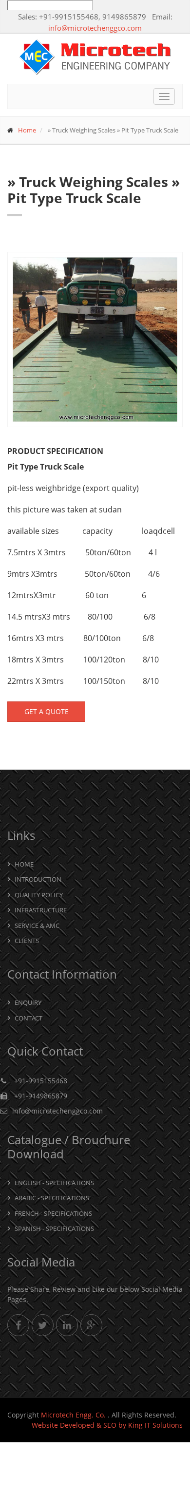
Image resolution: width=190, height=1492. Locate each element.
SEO (109, 1425)
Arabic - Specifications (52, 1197)
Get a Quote (46, 711)
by (122, 1425)
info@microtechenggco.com (95, 28)
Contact (28, 1018)
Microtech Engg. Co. (74, 1414)
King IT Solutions (155, 1425)
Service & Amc (37, 925)
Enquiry (28, 1002)
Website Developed (63, 1425)
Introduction (38, 879)
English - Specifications (54, 1182)
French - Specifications (53, 1213)
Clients (27, 940)
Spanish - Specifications (54, 1228)
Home (27, 130)
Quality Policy (39, 894)
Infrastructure (41, 910)
